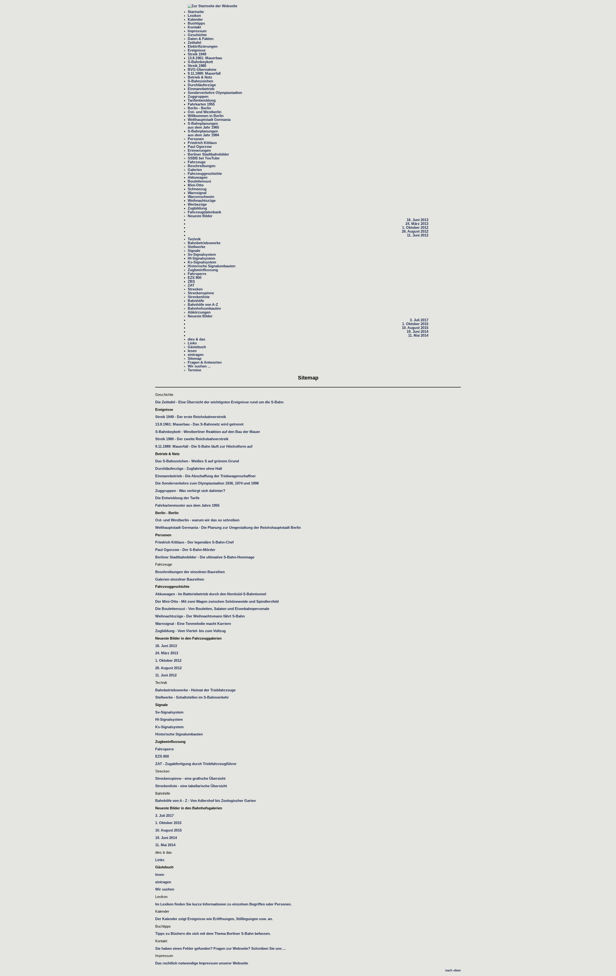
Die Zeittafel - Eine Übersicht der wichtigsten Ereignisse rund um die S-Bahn (219, 402)
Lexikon (194, 16)
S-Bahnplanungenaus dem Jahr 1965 (203, 125)
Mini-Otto (196, 185)
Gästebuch (197, 347)
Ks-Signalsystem (202, 262)
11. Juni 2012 (417, 235)
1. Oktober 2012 (415, 227)
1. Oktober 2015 (415, 324)
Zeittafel (194, 43)
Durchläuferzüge (202, 85)
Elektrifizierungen (203, 46)
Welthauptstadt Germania (209, 120)
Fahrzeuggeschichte (205, 174)
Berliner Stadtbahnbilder (208, 154)
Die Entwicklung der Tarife (177, 498)
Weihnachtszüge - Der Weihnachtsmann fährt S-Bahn (200, 616)
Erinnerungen (199, 150)
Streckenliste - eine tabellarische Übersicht (191, 786)
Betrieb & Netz (200, 77)
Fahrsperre (197, 274)
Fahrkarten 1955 (201, 104)
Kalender (195, 19)
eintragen (196, 355)
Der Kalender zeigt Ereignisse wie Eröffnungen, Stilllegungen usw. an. (214, 919)
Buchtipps (196, 23)
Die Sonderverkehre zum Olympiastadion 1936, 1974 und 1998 (207, 483)
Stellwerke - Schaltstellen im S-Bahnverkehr (192, 697)
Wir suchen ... (199, 366)
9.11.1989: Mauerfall (204, 73)
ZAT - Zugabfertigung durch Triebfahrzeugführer (196, 764)
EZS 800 (194, 278)
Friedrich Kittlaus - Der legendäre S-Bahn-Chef (194, 542)
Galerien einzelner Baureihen (179, 579)
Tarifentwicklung (202, 100)
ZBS (191, 281)
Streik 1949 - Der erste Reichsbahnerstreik (190, 417)
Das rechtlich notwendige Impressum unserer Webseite (201, 963)
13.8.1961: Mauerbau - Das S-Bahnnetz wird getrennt (199, 424)
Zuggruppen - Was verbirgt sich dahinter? (190, 491)
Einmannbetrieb (201, 89)
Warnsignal (197, 193)
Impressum (197, 31)
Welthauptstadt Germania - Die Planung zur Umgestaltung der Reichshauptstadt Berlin (228, 528)
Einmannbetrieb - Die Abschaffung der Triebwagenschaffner (205, 476)
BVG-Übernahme (202, 70)
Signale (194, 251)
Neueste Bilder (200, 216)
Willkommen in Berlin (206, 116)
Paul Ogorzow (200, 147)
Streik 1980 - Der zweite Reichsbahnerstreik (191, 439)
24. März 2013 (416, 224)
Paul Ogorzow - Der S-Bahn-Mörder (185, 550)
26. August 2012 (415, 231)
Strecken (195, 289)
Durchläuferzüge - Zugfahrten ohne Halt (188, 469)
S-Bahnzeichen (200, 81)
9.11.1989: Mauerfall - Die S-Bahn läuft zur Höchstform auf (203, 446)
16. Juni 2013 (417, 220)
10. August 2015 (415, 328)
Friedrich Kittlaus (202, 143)
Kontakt (194, 27)
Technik (194, 239)
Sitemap (194, 358)
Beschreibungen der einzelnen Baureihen (190, 572)
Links (192, 343)
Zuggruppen (198, 96)
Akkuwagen (197, 177)
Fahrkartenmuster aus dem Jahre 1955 (187, 505)
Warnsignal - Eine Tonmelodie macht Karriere (193, 624)
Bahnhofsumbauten (204, 308)
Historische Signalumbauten (211, 266)
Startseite (196, 12)
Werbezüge (197, 204)
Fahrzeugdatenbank (204, 212)
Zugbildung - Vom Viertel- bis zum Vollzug (190, 631)
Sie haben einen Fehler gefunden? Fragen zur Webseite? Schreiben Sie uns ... (220, 948)
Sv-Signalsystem (202, 254)
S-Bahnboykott (200, 62)
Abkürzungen (199, 312)
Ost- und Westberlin (204, 112)
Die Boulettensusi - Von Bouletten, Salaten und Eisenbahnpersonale (212, 609)
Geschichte (197, 35)
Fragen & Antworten (205, 362)
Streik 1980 (197, 66)
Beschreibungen (201, 166)
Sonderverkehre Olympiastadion (215, 93)
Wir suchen (164, 889)
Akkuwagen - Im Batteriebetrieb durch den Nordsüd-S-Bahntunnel (210, 594)
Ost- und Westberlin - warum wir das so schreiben (197, 520)
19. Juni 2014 (417, 332)
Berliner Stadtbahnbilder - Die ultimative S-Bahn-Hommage (204, 557)
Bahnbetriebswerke (204, 243)
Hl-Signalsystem (201, 258)
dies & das (196, 339)
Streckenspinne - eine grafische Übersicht (190, 778)
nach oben (453, 970)
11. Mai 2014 (418, 335)
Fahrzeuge (196, 162)
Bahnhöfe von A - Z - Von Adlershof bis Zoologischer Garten (205, 801)
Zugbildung (197, 208)
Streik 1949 (197, 54)
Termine (194, 370)
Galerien (195, 170)
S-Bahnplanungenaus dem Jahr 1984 (203, 133)
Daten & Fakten (200, 39)
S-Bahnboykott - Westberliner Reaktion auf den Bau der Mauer (207, 432)
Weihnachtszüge (202, 201)
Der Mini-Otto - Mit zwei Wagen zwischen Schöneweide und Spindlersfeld (217, 601)
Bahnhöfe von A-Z (203, 305)
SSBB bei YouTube (203, 158)
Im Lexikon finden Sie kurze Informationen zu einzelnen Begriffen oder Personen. (223, 904)
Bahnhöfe (196, 301)
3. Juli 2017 (419, 320)
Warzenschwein (201, 197)
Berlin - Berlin (199, 108)
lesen (192, 351)
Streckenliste (199, 297)
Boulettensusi (199, 181)
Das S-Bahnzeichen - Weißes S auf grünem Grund (197, 461)
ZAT (191, 285)
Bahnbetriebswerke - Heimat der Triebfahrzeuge (195, 690)
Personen (196, 139)
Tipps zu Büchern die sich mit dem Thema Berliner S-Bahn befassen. (213, 934)
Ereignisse (196, 50)
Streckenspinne (201, 293)
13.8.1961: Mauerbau (205, 58)
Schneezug (197, 189)
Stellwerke (196, 247)
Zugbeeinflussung (203, 270)
